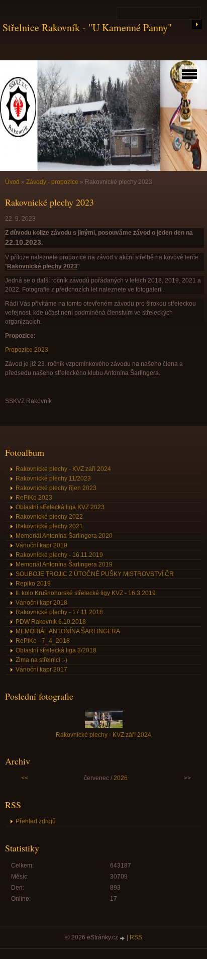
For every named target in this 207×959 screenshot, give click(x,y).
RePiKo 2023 (34, 497)
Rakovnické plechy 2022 (49, 516)
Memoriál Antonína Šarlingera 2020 (64, 535)
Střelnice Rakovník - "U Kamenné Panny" (87, 27)
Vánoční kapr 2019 (41, 545)
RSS (136, 937)
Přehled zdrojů (36, 821)
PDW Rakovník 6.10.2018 (51, 621)
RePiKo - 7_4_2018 (43, 640)
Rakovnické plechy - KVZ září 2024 (63, 468)
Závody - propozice (52, 181)
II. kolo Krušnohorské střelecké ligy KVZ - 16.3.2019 (86, 593)
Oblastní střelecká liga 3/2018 (56, 650)
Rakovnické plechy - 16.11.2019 (59, 554)
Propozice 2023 (26, 349)
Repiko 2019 (33, 583)
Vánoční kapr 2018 (41, 602)
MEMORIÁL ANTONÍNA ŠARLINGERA (68, 631)
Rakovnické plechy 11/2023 (53, 478)
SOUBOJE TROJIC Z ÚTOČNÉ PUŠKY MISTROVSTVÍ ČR (95, 574)
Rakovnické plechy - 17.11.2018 (59, 612)
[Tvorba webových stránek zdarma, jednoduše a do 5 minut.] (123, 938)
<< (24, 778)
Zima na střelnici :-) (41, 659)
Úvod (12, 181)
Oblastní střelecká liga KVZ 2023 (60, 507)
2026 (121, 778)
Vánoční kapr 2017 (41, 669)
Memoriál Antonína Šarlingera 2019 (64, 564)
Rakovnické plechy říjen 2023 (56, 488)
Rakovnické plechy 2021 (49, 526)
